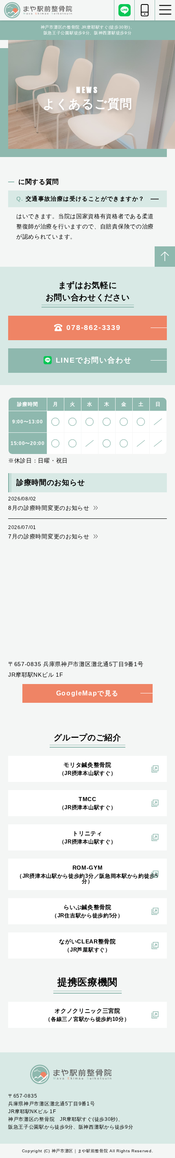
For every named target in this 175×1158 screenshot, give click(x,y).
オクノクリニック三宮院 (87, 1014)
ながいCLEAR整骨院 (87, 945)
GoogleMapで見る (87, 693)
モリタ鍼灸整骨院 (87, 769)
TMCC (87, 803)
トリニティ (87, 837)
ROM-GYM (87, 874)
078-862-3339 (93, 327)
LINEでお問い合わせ (94, 360)
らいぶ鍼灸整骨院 (87, 911)
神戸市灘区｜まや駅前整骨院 (80, 1151)
